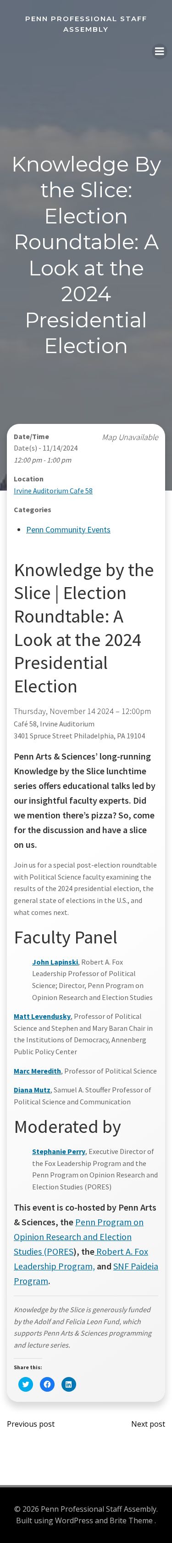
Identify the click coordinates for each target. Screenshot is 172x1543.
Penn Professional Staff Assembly (86, 24)
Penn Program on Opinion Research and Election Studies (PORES (79, 1236)
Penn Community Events (68, 529)
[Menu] (159, 51)
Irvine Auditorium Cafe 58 (53, 490)
